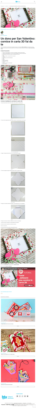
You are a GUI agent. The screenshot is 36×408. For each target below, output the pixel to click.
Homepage (2, 6)
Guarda (18, 356)
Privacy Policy (29, 403)
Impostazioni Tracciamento (9, 403)
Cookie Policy (24, 403)
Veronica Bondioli (4, 35)
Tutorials (7, 6)
